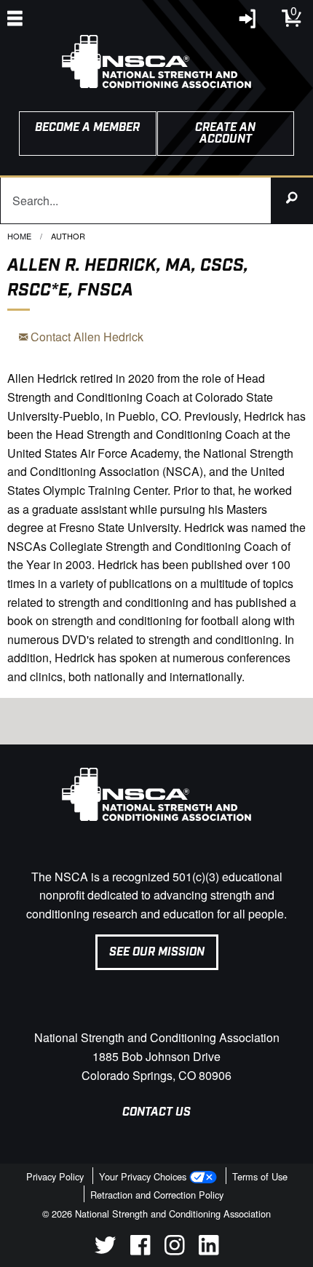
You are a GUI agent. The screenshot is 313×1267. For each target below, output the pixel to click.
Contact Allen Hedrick (85, 336)
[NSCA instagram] (174, 1250)
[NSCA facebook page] (140, 1250)
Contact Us (156, 1112)
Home (19, 236)
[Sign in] (248, 22)
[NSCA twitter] (105, 1250)
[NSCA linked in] (208, 1250)
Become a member (87, 127)
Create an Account (225, 133)
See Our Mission (157, 952)
